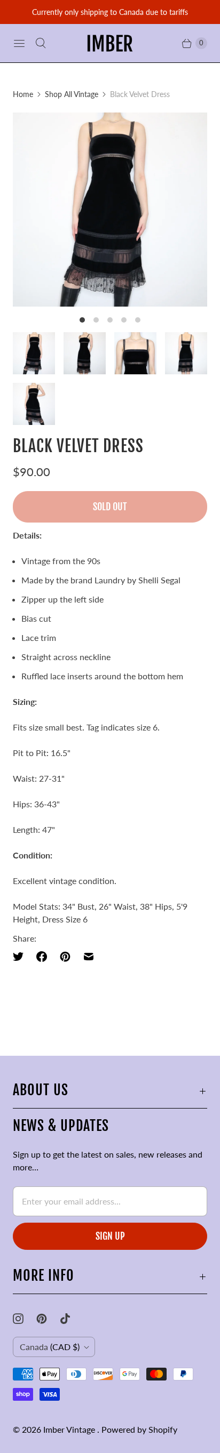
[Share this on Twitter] (21, 956)
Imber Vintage (70, 1429)
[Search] (40, 43)
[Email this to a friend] (88, 956)
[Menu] (19, 43)
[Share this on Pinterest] (65, 956)
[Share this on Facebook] (41, 956)
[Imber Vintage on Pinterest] (48, 1318)
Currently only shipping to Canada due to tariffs (110, 12)
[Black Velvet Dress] (110, 210)
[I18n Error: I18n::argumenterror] (34, 353)
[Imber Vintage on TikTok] (71, 1318)
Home (23, 94)
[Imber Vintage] (110, 43)
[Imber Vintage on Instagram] (24, 1318)
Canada (50, 1347)
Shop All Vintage (71, 94)
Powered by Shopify (139, 1429)
